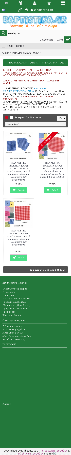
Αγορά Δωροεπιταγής (13, 339)
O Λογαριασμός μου (12, 326)
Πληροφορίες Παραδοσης (16, 305)
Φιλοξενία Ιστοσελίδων (31, 453)
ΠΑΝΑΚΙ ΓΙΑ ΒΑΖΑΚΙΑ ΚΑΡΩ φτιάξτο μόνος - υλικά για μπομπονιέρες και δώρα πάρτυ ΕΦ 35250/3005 (18, 237)
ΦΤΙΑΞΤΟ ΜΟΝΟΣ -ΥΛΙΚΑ (25, 53)
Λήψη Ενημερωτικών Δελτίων (17, 336)
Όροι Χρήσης (9, 295)
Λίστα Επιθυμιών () (12, 333)
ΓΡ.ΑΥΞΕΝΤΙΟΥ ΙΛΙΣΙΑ (21, 91)
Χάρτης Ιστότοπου (11, 315)
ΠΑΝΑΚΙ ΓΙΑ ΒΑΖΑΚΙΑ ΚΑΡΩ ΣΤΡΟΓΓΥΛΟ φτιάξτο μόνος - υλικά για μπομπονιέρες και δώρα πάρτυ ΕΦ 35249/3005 (52, 170)
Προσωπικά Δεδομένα (14, 302)
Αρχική (5, 53)
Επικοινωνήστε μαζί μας (14, 289)
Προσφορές (8, 312)
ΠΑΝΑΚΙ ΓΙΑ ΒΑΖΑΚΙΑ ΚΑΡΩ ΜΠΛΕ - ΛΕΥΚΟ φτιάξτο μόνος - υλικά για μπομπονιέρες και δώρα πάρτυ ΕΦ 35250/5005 (18, 171)
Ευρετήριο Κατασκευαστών (16, 298)
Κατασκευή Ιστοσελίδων (54, 450)
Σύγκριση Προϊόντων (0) (28, 117)
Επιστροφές (8, 292)
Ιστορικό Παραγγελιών (14, 329)
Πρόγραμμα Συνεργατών (15, 308)
